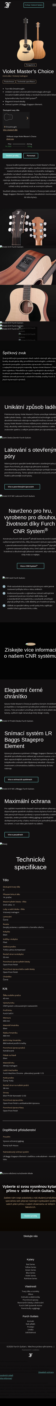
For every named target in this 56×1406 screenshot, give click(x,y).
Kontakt (30, 1321)
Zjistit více (10, 139)
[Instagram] (33, 1242)
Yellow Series (30, 1267)
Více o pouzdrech (15, 834)
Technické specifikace (26, 81)
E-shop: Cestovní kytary (34, 5)
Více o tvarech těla (10, 130)
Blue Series (30, 1273)
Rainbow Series (30, 1278)
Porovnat (31, 155)
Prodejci (30, 1327)
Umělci (30, 1329)
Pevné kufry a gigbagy (30, 1308)
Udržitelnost (30, 1332)
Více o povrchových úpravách (21, 487)
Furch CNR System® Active (30, 1305)
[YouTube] (39, 1242)
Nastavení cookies (30, 1349)
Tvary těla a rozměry (30, 1291)
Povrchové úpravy (30, 1300)
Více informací (6, 1378)
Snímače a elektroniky (30, 1297)
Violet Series (30, 1275)
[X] (27, 1240)
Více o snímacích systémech (20, 779)
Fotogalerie (30, 65)
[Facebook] (21, 1242)
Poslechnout (9, 81)
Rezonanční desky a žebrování (31, 1302)
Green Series (30, 1270)
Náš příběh (30, 1324)
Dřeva (30, 1294)
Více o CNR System (28, 565)
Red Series (30, 1264)
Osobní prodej (12, 155)
